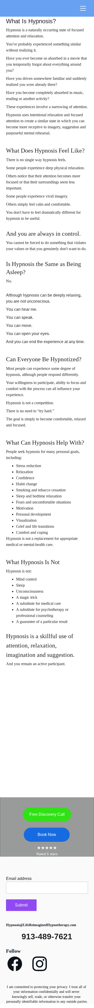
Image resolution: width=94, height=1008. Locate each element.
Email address (19, 878)
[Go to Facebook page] (15, 963)
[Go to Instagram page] (39, 963)
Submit (21, 905)
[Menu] (83, 8)
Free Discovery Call (47, 814)
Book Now (47, 834)
